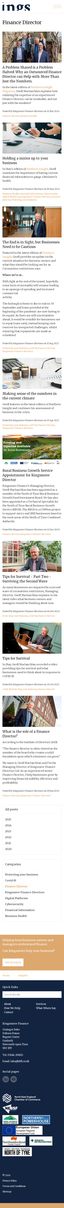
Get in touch (13, 962)
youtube (13, 1079)
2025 (8, 819)
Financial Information (31, 193)
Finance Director (11, 116)
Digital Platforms (11, 196)
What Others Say (46, 1008)
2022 (8, 837)
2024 (8, 825)
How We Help (12, 1008)
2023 (8, 831)
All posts (11, 809)
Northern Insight (37, 169)
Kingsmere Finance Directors (16, 6)
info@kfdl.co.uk (20, 1061)
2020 (8, 849)
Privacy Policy (9, 1180)
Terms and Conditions (14, 1186)
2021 (8, 843)
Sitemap (6, 1191)
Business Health (28, 116)
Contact (8, 1012)
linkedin (5, 1079)
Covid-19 (33, 348)
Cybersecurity (50, 193)
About (7, 1004)
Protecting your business (24, 199)
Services (41, 1004)
